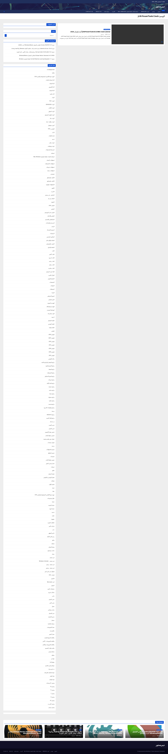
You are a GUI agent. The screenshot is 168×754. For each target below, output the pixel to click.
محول (53, 606)
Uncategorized (50, 69)
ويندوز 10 (52, 686)
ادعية (53, 139)
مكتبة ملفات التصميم (49, 648)
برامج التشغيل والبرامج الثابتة (48, 362)
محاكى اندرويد (51, 592)
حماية (53, 501)
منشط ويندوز (51, 651)
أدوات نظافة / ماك (50, 122)
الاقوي (53, 188)
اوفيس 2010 (51, 341)
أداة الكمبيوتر (51, 87)
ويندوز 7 (52, 693)
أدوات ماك (52, 118)
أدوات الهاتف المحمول (49, 115)
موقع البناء (52, 662)
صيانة (53, 554)
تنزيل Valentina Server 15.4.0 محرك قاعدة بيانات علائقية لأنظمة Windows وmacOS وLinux (32, 48)
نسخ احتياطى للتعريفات (49, 672)
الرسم (53, 226)
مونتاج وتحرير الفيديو (49, 665)
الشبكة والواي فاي (50, 240)
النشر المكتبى (51, 299)
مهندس (153, 11)
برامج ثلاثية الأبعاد (50, 383)
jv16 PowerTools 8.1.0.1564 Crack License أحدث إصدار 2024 (90, 32)
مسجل (52, 620)
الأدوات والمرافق (50, 177)
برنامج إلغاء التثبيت (50, 418)
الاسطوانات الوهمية (50, 184)
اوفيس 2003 (51, 334)
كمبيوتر (159, 11)
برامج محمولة (51, 397)
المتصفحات (51, 282)
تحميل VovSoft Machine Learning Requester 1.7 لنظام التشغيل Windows (36, 59)
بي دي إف (52, 421)
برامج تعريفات (51, 379)
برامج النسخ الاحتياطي (49, 376)
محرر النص (51, 603)
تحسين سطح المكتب (49, 435)
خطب (53, 515)
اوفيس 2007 (51, 338)
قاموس (52, 578)
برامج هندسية (51, 404)
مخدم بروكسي (51, 609)
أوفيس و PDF (51, 128)
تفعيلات (52, 481)
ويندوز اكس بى (51, 704)
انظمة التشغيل (51, 320)
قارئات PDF (51, 575)
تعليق (53, 470)
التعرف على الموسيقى (49, 212)
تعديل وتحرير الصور (50, 463)
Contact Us (89, 11)
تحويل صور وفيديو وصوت (48, 439)
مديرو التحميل (51, 616)
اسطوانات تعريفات (50, 167)
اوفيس (52, 331)
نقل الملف (52, 676)
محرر (53, 596)
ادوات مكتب (51, 142)
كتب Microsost (50, 582)
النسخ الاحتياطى (50, 296)
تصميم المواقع (51, 453)
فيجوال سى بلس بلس (49, 571)
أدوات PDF (51, 101)
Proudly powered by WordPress (144, 751)
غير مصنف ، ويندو (50, 564)
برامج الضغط (51, 369)
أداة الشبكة (52, 83)
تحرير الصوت (51, 425)
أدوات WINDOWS (145, 11)
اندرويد (53, 317)
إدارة (53, 132)
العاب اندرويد (51, 257)
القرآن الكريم (51, 275)
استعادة (52, 153)
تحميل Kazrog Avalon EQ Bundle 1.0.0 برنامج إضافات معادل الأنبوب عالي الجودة (35, 52)
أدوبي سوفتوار (51, 125)
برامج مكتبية (51, 400)
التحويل (52, 202)
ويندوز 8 (52, 697)
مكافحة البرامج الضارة (49, 637)
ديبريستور (160, 6)
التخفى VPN (51, 205)
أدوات (53, 97)
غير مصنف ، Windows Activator (46, 561)
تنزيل (53, 488)
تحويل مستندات (51, 442)
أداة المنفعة (51, 90)
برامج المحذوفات (50, 372)
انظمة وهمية (51, 327)
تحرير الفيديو (51, 428)
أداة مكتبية (52, 94)
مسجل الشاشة (51, 623)
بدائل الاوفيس (51, 359)
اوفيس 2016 (51, 348)
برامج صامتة (106, 11)
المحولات (52, 285)
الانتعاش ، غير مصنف (49, 195)
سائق (53, 540)
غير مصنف (52, 557)
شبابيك (52, 543)
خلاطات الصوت (51, 522)
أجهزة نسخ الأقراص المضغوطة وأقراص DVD (44, 76)
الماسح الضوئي (51, 278)
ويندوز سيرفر (51, 707)
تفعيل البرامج (51, 474)
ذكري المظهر (51, 533)
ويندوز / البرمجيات (50, 683)
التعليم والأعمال (50, 216)
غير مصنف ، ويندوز (50, 568)
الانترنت (113, 11)
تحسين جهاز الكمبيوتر (107, 29)
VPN (53, 73)
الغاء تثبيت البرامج (50, 271)
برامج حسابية (51, 386)
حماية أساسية (51, 505)
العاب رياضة (51, 261)
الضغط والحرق (51, 247)
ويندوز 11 (52, 690)
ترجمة (53, 446)
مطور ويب (52, 630)
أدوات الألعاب (51, 108)
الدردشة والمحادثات (50, 223)
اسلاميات (52, 174)
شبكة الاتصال (51, 547)
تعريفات (52, 467)
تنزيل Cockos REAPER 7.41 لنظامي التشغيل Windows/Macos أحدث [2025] (36, 45)
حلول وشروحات (50, 498)
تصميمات (52, 456)
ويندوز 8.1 (52, 700)
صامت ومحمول (51, 550)
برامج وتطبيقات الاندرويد (49, 407)
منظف (53, 655)
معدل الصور (51, 634)
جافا (53, 491)
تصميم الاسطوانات (50, 449)
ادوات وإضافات (51, 146)
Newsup (156, 751)
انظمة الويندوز (51, 324)
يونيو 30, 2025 (119, 735)
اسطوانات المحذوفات (49, 163)
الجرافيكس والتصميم (49, 219)
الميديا (53, 292)
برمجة (53, 411)
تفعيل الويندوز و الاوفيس (49, 477)
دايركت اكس (51, 526)
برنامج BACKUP (50, 414)
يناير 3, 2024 (107, 34)
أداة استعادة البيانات (50, 80)
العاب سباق (51, 264)
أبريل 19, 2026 (159, 735)
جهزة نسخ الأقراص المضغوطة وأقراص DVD (44, 494)
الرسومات (52, 233)
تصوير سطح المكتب (50, 460)
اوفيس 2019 (51, 352)
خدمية (53, 512)
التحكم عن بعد (51, 198)
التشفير (52, 209)
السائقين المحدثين (50, 237)
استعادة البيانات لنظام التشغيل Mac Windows (128, 11)
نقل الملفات (51, 679)
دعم (53, 529)
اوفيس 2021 (51, 355)
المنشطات (52, 289)
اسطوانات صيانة (50, 170)
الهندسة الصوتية (51, 303)
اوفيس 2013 (51, 345)
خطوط (52, 519)
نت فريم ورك (51, 669)
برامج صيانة (51, 393)
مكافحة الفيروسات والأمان (48, 644)
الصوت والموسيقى (50, 244)
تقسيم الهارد (51, 484)
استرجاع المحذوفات (50, 149)
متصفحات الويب (50, 589)
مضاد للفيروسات (50, 627)
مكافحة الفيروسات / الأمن (48, 641)
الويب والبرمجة (51, 313)
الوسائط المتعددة (50, 310)
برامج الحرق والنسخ (50, 366)
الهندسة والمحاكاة (50, 306)
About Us (98, 11)
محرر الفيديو (51, 599)
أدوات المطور (51, 111)
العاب (53, 250)
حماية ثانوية (51, 508)
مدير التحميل (51, 613)
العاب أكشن (51, 254)
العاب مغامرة (51, 268)
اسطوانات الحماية (50, 160)
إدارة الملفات (51, 135)
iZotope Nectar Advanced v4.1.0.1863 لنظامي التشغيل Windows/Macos (36, 55)
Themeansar (162, 751)
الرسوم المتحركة (50, 230)
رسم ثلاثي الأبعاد (50, 536)
